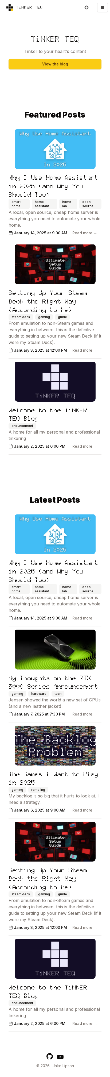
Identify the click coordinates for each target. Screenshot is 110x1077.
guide (62, 317)
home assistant (42, 204)
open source (87, 204)
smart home (16, 204)
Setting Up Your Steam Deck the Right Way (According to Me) (48, 301)
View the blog (55, 64)
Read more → (84, 233)
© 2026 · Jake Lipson (55, 1065)
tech (57, 694)
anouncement (22, 426)
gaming (44, 317)
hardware (38, 694)
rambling (38, 790)
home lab (66, 204)
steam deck (20, 317)
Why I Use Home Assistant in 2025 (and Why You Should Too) (53, 186)
